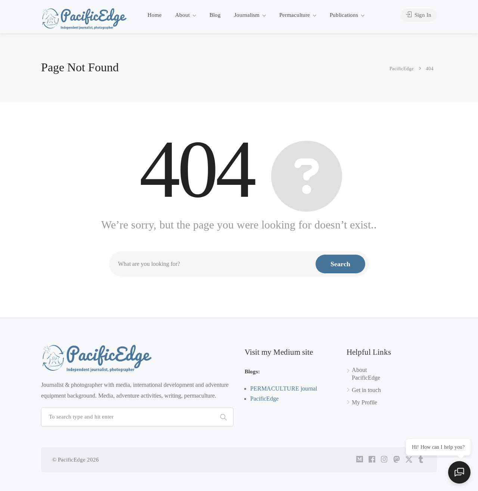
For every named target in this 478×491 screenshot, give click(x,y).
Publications (344, 15)
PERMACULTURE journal (283, 388)
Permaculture (294, 15)
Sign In (422, 15)
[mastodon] (396, 459)
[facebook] (371, 459)
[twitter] (408, 459)
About (182, 15)
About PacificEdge (366, 374)
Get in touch (366, 390)
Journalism (247, 15)
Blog (215, 15)
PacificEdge (264, 398)
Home (155, 15)
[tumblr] (421, 459)
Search (340, 264)
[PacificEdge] (84, 18)
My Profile (364, 402)
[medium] (359, 459)
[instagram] (384, 459)
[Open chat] (459, 472)
